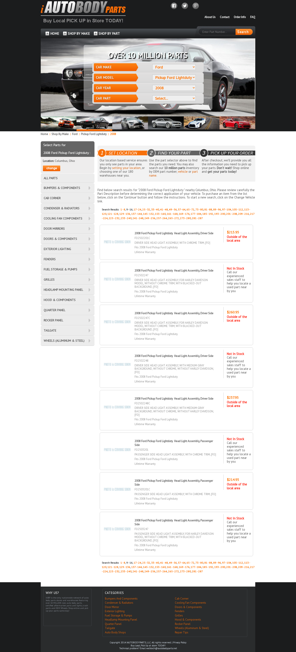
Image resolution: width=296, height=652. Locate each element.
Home (44, 134)
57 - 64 (181, 209)
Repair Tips (181, 632)
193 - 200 (219, 213)
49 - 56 (173, 209)
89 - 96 (217, 209)
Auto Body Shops (115, 632)
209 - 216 (243, 213)
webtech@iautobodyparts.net (161, 648)
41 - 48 (164, 209)
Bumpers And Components (121, 598)
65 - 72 (190, 209)
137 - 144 (136, 213)
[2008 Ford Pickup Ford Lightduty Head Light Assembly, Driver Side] (117, 234)
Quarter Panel (113, 624)
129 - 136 (124, 213)
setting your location (126, 168)
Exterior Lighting (115, 611)
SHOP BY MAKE (79, 33)
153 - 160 (160, 213)
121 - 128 (112, 213)
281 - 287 (197, 218)
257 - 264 (161, 218)
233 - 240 (126, 218)
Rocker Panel (182, 624)
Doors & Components (188, 607)
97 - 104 (226, 209)
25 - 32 (146, 209)
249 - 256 (150, 218)
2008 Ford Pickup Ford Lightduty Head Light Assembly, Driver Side (174, 233)
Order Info (240, 17)
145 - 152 (148, 213)
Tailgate (110, 628)
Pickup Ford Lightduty (94, 134)
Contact (224, 17)
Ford (75, 134)
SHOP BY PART (109, 33)
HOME (54, 33)
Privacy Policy (179, 642)
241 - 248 (138, 218)
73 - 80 (199, 209)
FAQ (252, 17)
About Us (210, 17)
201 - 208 (231, 213)
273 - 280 (185, 218)
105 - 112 (237, 209)
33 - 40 (155, 209)
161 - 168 (172, 213)
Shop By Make (60, 134)
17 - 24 (137, 209)
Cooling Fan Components (190, 603)
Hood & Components (188, 619)
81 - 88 (208, 209)
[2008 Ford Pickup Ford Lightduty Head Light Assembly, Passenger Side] (117, 442)
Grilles (179, 615)
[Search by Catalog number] (244, 32)
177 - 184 (196, 213)
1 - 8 (122, 209)
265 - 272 (173, 218)
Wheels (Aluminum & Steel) (192, 628)
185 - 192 (207, 213)
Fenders (179, 611)
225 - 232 (114, 218)
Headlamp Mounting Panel (121, 619)
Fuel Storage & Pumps (118, 615)
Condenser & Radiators (119, 603)
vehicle (183, 171)
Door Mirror (112, 607)
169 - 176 (184, 213)
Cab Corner (182, 598)
